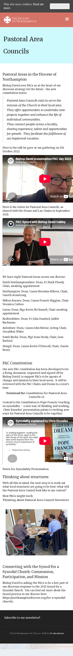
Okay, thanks (59, 6)
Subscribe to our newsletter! (22, 617)
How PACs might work (18, 496)
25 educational (56, 633)
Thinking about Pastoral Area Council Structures (36, 500)
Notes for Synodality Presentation (26, 469)
